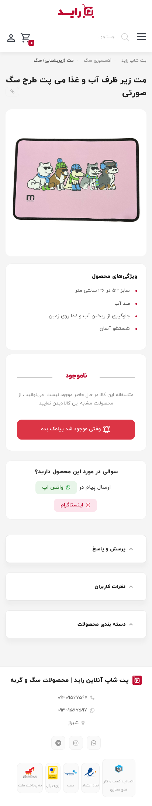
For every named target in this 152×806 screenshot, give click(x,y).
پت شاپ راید (133, 61)
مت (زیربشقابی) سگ (54, 61)
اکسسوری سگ (97, 61)
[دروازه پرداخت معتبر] (52, 772)
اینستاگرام (72, 505)
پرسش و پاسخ (108, 549)
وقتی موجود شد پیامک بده (71, 429)
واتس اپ (52, 487)
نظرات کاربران (109, 586)
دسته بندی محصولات (101, 624)
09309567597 (72, 697)
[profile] (11, 37)
